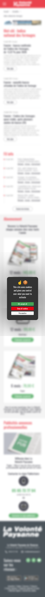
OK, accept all (22, 304)
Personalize (22, 313)
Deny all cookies (22, 308)
